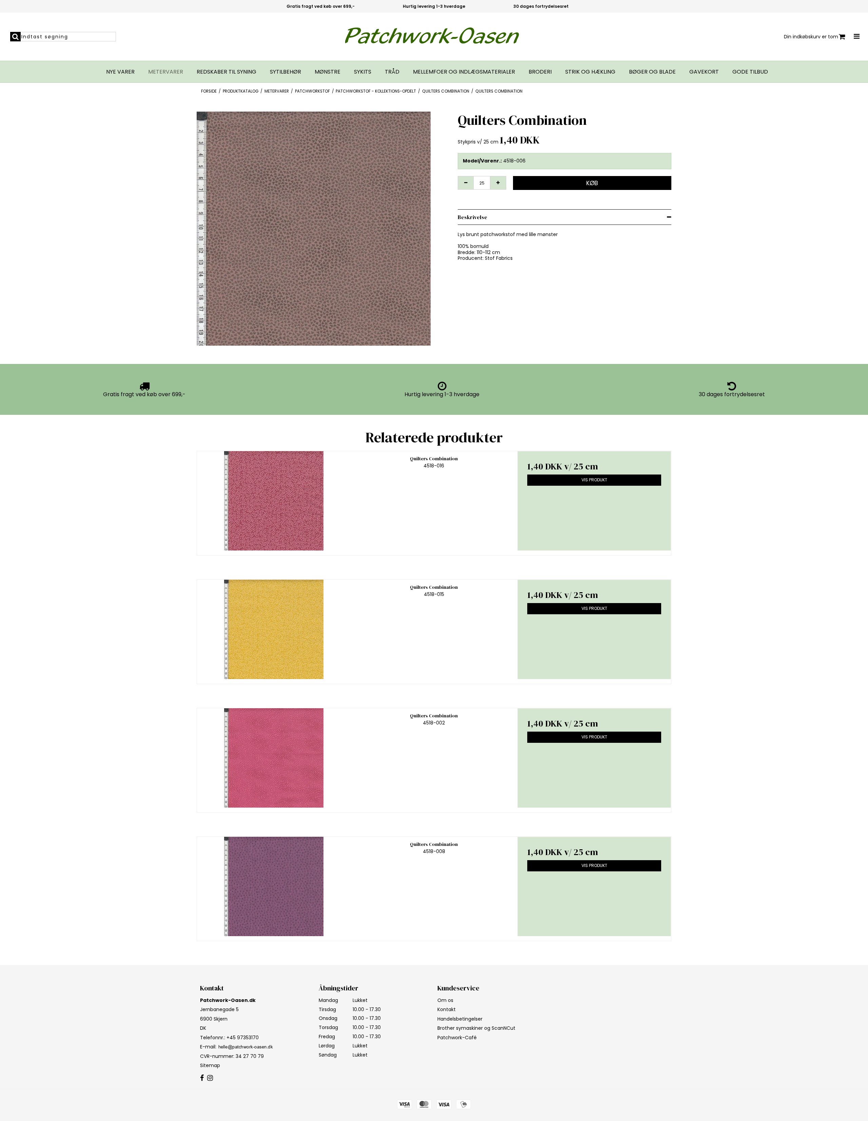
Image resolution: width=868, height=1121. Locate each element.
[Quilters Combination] (274, 500)
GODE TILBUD (750, 72)
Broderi (540, 72)
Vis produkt (594, 480)
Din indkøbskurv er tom (811, 36)
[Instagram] (210, 1078)
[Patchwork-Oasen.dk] (434, 37)
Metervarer (165, 72)
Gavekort (704, 72)
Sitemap (210, 1065)
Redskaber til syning (226, 72)
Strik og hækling (590, 72)
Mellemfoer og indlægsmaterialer (464, 72)
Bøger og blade (652, 72)
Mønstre (327, 72)
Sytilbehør (285, 72)
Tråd (392, 72)
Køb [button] (592, 183)
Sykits (362, 72)
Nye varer (120, 72)
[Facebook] (202, 1078)
